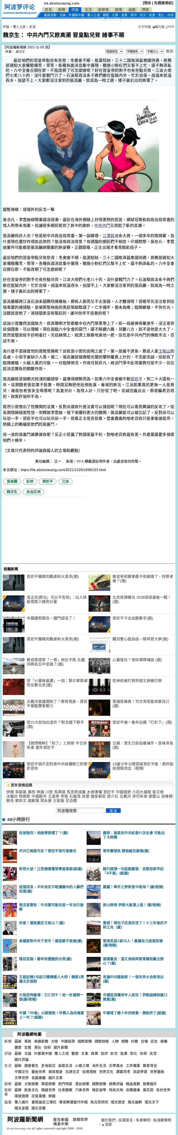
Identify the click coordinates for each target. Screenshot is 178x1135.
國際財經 (102, 1041)
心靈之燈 (82, 1066)
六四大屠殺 (141, 792)
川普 (49, 792)
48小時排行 (18, 819)
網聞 (125, 1041)
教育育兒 (150, 1066)
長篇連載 (38, 1078)
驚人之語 (93, 15)
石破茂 (75, 796)
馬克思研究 (99, 1102)
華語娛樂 (48, 1084)
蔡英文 (21, 801)
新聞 (61, 9)
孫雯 (85, 796)
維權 (164, 1041)
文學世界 (22, 1078)
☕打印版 (144, 26)
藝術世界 (38, 1072)
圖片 (113, 19)
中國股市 (39, 796)
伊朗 (10, 792)
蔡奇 (10, 801)
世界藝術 (157, 1072)
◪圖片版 (158, 26)
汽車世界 (82, 1090)
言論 (62, 15)
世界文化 (106, 1072)
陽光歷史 (118, 1102)
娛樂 (118, 9)
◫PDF (169, 26)
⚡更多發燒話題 (19, 785)
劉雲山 (154, 796)
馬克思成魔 (76, 792)
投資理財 (89, 1072)
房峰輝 (167, 796)
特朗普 (24, 796)
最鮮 (18, 1090)
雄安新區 (98, 796)
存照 (170, 15)
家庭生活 (65, 1066)
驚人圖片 (22, 1102)
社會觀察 (65, 1090)
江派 (65, 481)
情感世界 (48, 1090)
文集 (115, 15)
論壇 (132, 9)
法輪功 (12, 796)
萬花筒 (148, 1090)
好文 (143, 15)
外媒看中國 (76, 15)
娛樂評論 (116, 1084)
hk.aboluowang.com (61, 3)
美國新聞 (41, 1041)
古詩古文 (72, 1072)
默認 (169, 51)
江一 (58, 461)
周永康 (46, 801)
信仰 (47, 1047)
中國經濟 (123, 792)
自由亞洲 (33, 492)
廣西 (31, 792)
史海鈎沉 (48, 1066)
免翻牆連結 (163, 3)
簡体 (147, 3)
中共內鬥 (102, 225)
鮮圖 (52, 1096)
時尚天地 (116, 1090)
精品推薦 (133, 1084)
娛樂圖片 (150, 1084)
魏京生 (20, 51)
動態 (106, 15)
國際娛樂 (99, 1084)
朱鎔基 (21, 792)
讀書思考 (123, 1072)
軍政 (27, 1041)
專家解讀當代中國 (73, 1102)
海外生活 (99, 1066)
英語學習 (140, 1072)
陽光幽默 (135, 1102)
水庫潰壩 (94, 792)
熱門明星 (65, 1084)
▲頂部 (106, 1124)
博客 (145, 9)
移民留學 (99, 1090)
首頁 (48, 9)
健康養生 (31, 1066)
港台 (37, 1047)
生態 (27, 1047)
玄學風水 (116, 1066)
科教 (134, 1041)
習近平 (136, 379)
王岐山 (164, 351)
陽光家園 (22, 1108)
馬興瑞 (60, 792)
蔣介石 (113, 796)
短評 (133, 15)
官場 (144, 1041)
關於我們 (108, 1120)
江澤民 (109, 236)
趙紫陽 (33, 801)
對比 (161, 15)
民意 (101, 19)
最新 (50, 15)
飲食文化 (31, 1090)
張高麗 (12, 481)
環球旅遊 (22, 1096)
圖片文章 (55, 1078)
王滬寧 (53, 796)
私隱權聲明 (162, 1120)
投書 (152, 15)
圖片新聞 (61, 1047)
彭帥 (29, 481)
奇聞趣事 (133, 1090)
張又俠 (158, 792)
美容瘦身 (55, 1072)
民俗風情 (38, 1096)
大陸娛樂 (31, 1084)
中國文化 (22, 1072)
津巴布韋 (139, 796)
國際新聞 (85, 1041)
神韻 (40, 792)
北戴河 (125, 796)
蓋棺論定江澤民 (44, 1102)
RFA (80, 461)
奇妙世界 (163, 1090)
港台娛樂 (82, 1084)
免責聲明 (143, 1120)
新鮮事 (103, 9)
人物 (115, 1041)
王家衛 (58, 801)
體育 (18, 1047)
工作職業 (133, 1066)
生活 (88, 9)
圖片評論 (22, 1059)
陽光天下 (152, 1102)
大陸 (54, 1041)
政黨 (124, 15)
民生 (154, 1041)
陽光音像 (38, 1108)
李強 (64, 796)
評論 (75, 9)
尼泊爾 (71, 801)
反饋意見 (126, 1120)
